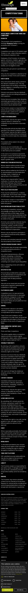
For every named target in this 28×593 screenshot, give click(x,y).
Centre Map (4, 552)
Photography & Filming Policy (19, 549)
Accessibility (4, 548)
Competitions (4, 550)
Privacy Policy (19, 538)
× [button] (26, 563)
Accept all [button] (7, 590)
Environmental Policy (21, 544)
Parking (3, 546)
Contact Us (18, 536)
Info (2, 542)
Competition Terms (20, 542)
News (16, 534)
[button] (14, 587)
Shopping (3, 536)
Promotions (4, 540)
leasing (17, 551)
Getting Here (4, 544)
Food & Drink (4, 538)
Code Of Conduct (19, 546)
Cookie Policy (18, 540)
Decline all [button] (20, 590)
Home (3, 8)
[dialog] (14, 577)
